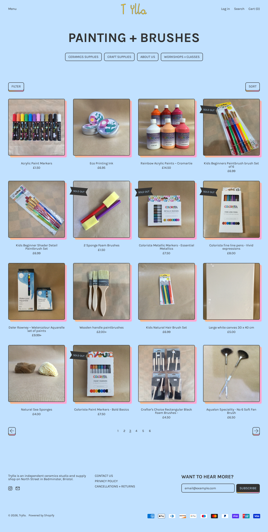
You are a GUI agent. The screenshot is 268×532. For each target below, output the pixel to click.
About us (147, 57)
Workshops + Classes (182, 57)
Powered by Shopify (41, 515)
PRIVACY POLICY (106, 481)
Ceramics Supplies (83, 57)
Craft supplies (119, 57)
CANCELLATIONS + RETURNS (115, 486)
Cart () (254, 9)
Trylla (22, 515)
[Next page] (256, 431)
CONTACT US (104, 476)
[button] (239, 8)
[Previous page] (12, 431)
